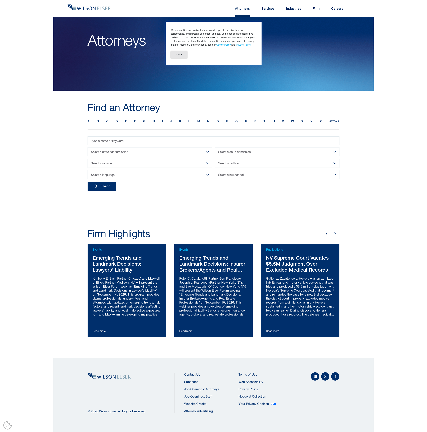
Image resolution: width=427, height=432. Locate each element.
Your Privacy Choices (254, 404)
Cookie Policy (223, 44)
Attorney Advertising (198, 411)
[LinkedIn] (315, 376)
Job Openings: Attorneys (201, 389)
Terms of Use (248, 374)
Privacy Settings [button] (8, 426)
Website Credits (195, 404)
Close (179, 54)
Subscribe (191, 382)
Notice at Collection (252, 396)
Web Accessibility (251, 382)
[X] (325, 376)
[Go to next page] (335, 234)
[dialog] (214, 43)
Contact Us (192, 374)
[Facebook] (335, 376)
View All (334, 121)
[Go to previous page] (327, 234)
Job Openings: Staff (198, 396)
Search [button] (105, 186)
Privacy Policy (248, 389)
